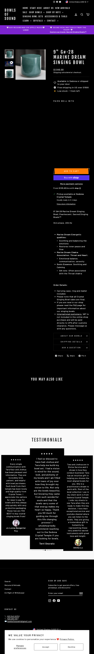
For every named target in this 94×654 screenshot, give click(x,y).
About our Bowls (71, 336)
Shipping (57, 72)
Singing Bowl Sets (33, 16)
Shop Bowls (36, 12)
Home (25, 8)
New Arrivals (62, 8)
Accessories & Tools (56, 16)
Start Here (36, 8)
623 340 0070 (13, 616)
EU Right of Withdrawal (14, 593)
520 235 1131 (12, 619)
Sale (25, 12)
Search (8, 581)
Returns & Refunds (12, 585)
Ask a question (71, 348)
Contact (52, 20)
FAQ (75, 305)
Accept (45, 647)
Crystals (38, 20)
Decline (71, 647)
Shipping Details (71, 342)
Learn (26, 20)
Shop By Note (54, 12)
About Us (49, 8)
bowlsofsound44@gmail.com (19, 621)
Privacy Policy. (67, 639)
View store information (66, 204)
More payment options (71, 183)
